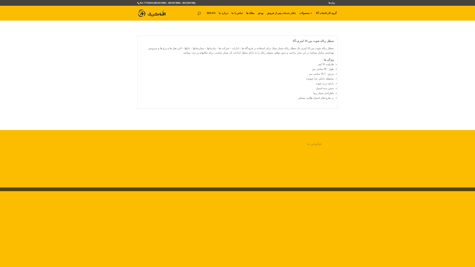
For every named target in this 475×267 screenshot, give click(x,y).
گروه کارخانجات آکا (326, 13)
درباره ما (223, 13)
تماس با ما (237, 13)
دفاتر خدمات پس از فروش (281, 13)
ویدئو (260, 13)
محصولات (304, 13)
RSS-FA (211, 13)
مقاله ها (250, 13)
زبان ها (332, 3)
